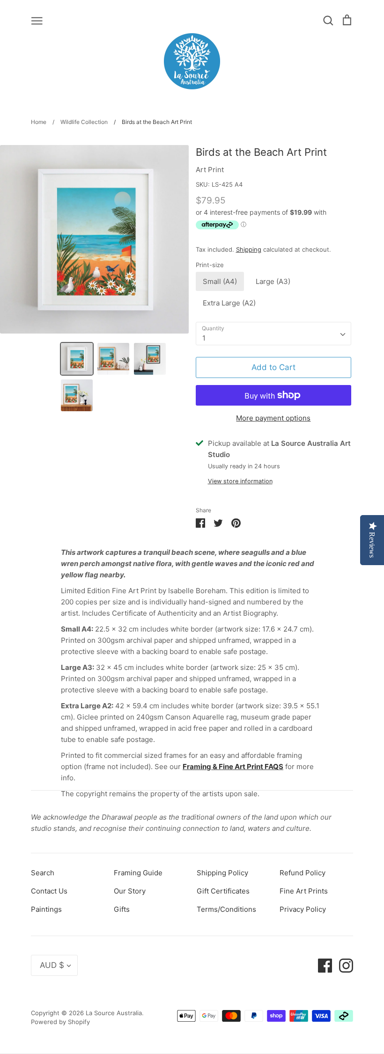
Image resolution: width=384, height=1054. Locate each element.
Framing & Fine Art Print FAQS (233, 766)
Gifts (122, 909)
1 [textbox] (204, 338)
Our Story (130, 891)
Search (42, 872)
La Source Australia (114, 1013)
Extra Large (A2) (229, 302)
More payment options (273, 418)
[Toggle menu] (37, 20)
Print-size (210, 265)
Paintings (46, 909)
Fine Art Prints (304, 891)
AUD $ (52, 965)
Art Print (210, 169)
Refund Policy (302, 872)
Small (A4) (220, 281)
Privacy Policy (303, 909)
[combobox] (274, 333)
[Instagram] (342, 964)
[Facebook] (321, 964)
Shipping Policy (222, 872)
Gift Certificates (223, 891)
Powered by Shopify (60, 1021)
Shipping (248, 249)
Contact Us (49, 891)
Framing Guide (138, 872)
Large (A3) (273, 281)
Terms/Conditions (226, 909)
